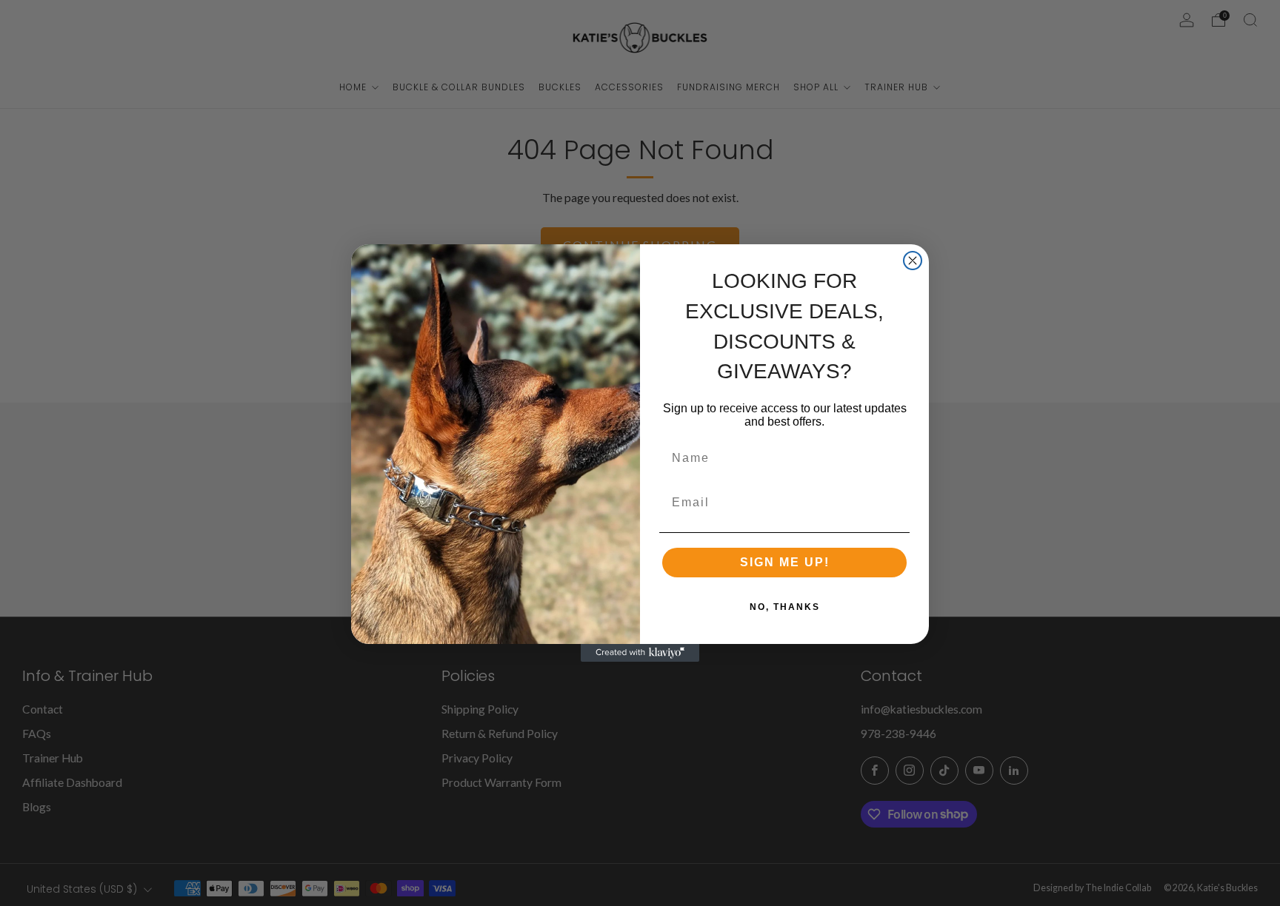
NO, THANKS (785, 607)
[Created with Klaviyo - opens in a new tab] (640, 653)
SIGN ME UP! (785, 562)
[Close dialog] (912, 260)
